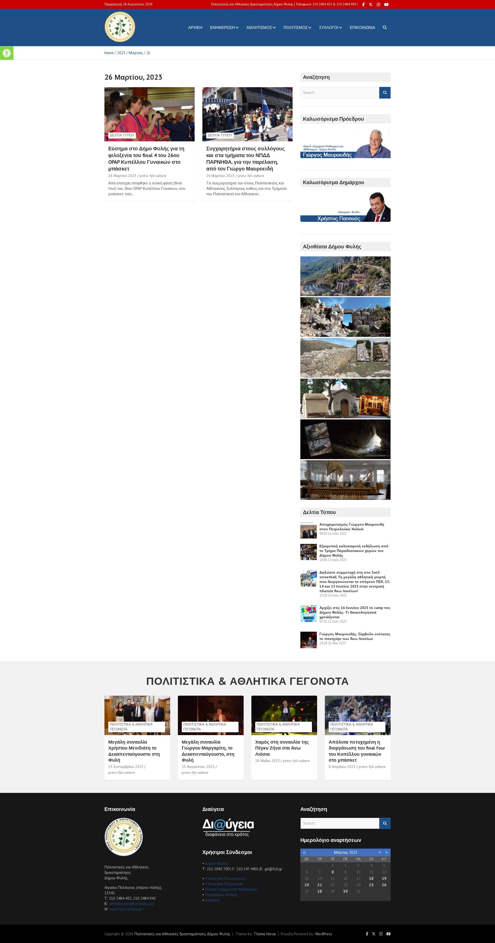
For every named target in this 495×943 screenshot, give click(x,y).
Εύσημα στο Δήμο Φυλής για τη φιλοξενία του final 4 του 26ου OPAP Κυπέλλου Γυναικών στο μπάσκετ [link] (146, 158)
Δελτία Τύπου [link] (122, 135)
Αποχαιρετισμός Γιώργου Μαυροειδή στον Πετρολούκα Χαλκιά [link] (351, 526)
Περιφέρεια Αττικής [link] (221, 894)
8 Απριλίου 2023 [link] (342, 766)
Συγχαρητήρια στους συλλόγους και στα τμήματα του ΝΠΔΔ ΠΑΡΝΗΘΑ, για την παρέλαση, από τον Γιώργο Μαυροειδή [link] (245, 158)
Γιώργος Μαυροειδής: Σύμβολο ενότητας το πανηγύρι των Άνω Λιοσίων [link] (354, 636)
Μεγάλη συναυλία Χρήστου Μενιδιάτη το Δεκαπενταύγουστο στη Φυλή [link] (134, 751)
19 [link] (384, 878)
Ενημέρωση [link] (222, 27)
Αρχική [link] (195, 27)
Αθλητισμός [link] (259, 27)
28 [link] (319, 891)
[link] (6, 53)
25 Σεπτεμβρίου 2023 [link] (125, 766)
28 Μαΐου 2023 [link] (267, 760)
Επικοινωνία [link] (362, 27)
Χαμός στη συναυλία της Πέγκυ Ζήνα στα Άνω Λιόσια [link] (282, 748)
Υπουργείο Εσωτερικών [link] (225, 878)
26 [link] (384, 884)
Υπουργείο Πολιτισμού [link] (224, 883)
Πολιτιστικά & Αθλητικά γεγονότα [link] (131, 726)
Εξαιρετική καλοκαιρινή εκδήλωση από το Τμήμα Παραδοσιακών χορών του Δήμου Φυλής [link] (354, 551)
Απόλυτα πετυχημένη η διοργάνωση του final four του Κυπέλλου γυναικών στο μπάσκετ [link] (357, 751)
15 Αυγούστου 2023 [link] (198, 766)
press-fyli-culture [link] (153, 175)
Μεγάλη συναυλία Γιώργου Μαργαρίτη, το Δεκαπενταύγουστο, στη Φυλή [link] (208, 751)
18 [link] (371, 878)
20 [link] (306, 884)
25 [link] (371, 884)
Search (385, 93)
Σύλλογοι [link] (328, 27)
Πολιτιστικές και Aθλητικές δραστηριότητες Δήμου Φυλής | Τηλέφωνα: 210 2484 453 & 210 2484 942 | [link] (284, 4)
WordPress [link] (323, 933)
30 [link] (345, 891)
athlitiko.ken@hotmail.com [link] (131, 903)
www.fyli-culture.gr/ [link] (126, 909)
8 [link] (333, 871)
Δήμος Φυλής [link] (216, 863)
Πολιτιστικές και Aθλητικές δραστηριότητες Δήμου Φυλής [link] (182, 933)
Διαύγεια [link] (212, 900)
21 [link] (319, 884)
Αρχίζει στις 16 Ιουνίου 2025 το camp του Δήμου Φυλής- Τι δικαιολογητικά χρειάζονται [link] (354, 612)
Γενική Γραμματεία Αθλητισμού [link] (231, 889)
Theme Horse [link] (265, 933)
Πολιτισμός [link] (296, 27)
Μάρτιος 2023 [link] (345, 852)
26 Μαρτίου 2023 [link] (122, 175)
